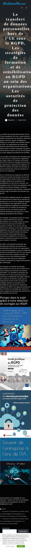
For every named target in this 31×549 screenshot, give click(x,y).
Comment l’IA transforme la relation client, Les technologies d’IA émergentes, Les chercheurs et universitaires (14, 521)
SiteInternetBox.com (13, 4)
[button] (22, 7)
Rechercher (6, 528)
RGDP (4, 509)
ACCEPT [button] (21, 546)
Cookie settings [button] (10, 546)
